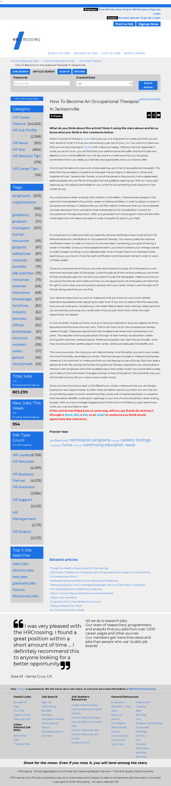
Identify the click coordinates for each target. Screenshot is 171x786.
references (21, 254)
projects (19, 247)
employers (22, 196)
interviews (21, 293)
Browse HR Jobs (86, 53)
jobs (127, 142)
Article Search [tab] (44, 71)
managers (21, 228)
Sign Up (46, 702)
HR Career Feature (90, 60)
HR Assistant (24, 487)
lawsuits (19, 319)
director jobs (23, 570)
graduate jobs (24, 583)
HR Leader (21, 455)
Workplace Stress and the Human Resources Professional (84, 580)
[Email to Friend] (158, 115)
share (68, 414)
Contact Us (117, 739)
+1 (58, 427)
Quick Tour (117, 744)
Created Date (85, 77)
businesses (22, 332)
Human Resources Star (85, 730)
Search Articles (148, 85)
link (85, 414)
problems (21, 215)
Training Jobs (22, 743)
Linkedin (70, 427)
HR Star (19, 150)
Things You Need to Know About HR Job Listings (79, 568)
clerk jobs (21, 564)
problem (20, 221)
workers (19, 345)
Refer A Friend (134, 53)
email (101, 414)
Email (78, 427)
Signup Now (148, 24)
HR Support (22, 500)
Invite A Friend (80, 742)
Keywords (21, 77)
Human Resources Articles (58, 60)
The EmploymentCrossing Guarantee (149, 723)
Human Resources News (86, 717)
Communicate (120, 735)
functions (20, 306)
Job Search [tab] (20, 71)
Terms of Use (118, 727)
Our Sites (19, 710)
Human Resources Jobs (24, 60)
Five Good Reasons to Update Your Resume (76, 589)
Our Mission (118, 723)
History (115, 718)
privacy (21, 688)
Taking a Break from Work (66, 605)
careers (88, 147)
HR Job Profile (25, 130)
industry (19, 312)
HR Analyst (22, 532)
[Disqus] (105, 504)
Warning (141, 756)
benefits (19, 267)
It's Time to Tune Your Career (67, 609)
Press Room (143, 702)
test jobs (20, 577)
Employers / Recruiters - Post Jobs (121, 706)
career (86, 138)
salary (18, 351)
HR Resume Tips (27, 156)
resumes (20, 260)
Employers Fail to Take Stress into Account (75, 601)
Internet (19, 286)
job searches (23, 273)
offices (18, 325)
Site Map (141, 714)
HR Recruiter (23, 462)
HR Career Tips (25, 169)
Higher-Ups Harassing (63, 597)
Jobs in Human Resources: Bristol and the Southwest (81, 593)
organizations (24, 202)
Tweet (64, 427)
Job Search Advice (52, 718)
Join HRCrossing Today (26, 98)
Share (52, 427)
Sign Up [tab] (64, 71)
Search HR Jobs (59, 53)
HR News (20, 143)
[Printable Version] (149, 115)
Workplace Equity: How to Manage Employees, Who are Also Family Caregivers (97, 584)
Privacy (115, 731)
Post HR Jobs (110, 53)
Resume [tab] (79, 71)
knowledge (22, 299)
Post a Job (124, 24)
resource (20, 338)
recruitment (23, 364)
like (76, 414)
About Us (116, 714)
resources (21, 280)
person (18, 358)
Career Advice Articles (84, 704)
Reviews (47, 714)
